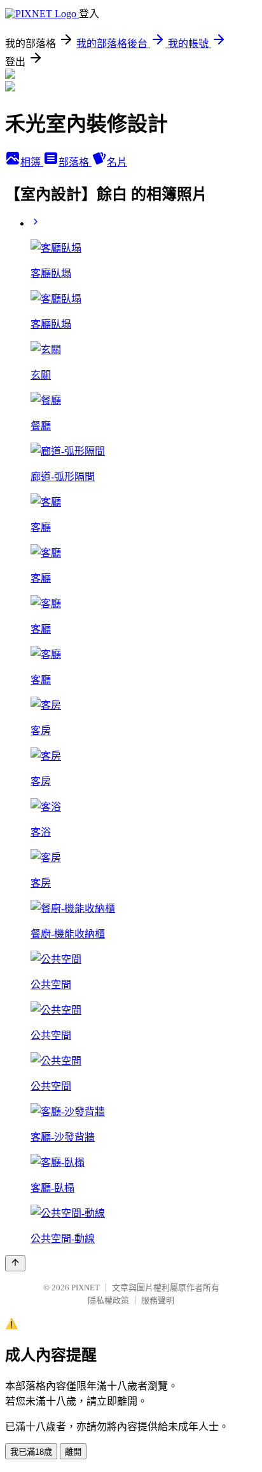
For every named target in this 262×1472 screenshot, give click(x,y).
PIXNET (85, 1287)
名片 (117, 162)
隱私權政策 (108, 1300)
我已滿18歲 (31, 1452)
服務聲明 (157, 1300)
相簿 (31, 162)
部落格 (75, 162)
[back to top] (15, 1263)
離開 (73, 1452)
